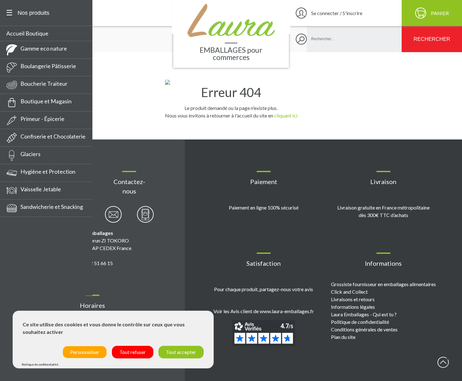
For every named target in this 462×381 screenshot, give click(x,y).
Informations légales (353, 307)
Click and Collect (349, 292)
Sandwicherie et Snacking (51, 206)
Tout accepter (181, 352)
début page (443, 362)
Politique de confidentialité (360, 322)
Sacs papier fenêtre (33, 226)
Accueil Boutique (27, 33)
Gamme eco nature (43, 48)
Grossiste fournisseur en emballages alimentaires (383, 284)
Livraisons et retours (353, 299)
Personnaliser (84, 352)
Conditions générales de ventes (364, 329)
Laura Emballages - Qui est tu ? (364, 314)
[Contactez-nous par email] (113, 218)
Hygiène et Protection (47, 171)
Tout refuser (132, 352)
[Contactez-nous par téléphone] (145, 218)
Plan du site (343, 337)
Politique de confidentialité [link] (40, 364)
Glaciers (30, 153)
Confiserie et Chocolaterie (52, 136)
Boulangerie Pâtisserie (48, 66)
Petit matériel (26, 219)
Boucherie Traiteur (44, 83)
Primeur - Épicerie (42, 118)
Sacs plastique (26, 281)
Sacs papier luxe (28, 257)
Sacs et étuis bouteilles (37, 269)
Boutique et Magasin (46, 101)
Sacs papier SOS (28, 292)
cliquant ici (285, 115)
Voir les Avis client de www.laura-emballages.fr (263, 311)
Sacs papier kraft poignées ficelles (41, 242)
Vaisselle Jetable (40, 189)
